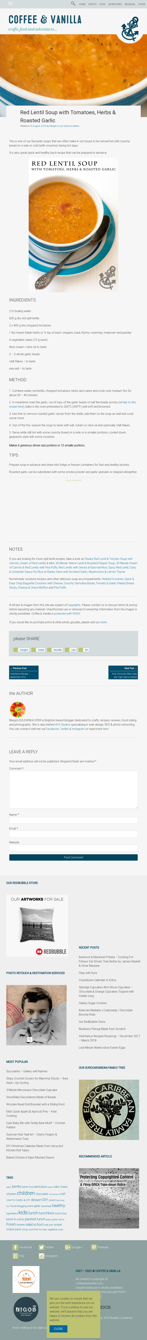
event (52, 1200)
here (105, 729)
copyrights (74, 605)
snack (58, 1224)
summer (33, 1229)
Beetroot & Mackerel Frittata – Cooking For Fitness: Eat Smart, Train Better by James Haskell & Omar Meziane (109, 961)
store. (103, 622)
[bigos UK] (26, 1309)
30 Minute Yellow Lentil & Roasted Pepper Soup (85, 563)
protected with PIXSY (67, 613)
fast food (60, 1200)
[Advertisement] (73, 512)
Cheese (64, 1186)
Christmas (54, 1194)
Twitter (64, 729)
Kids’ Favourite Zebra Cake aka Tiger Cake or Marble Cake (124, 674)
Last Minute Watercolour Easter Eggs (102, 1047)
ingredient (12, 1213)
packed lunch (35, 1219)
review (20, 1224)
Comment (16, 768)
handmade (46, 1206)
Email (13, 828)
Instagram (78, 729)
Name (14, 814)
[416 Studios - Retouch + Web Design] (105, 1307)
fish (8, 1206)
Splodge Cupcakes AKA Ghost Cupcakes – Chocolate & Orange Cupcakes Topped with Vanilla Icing (106, 992)
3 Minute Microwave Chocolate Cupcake (31, 1090)
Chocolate (41, 1194)
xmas (60, 1229)
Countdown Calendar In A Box (97, 980)
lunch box (61, 1213)
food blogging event (21, 1206)
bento (16, 1186)
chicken (11, 1194)
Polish (11, 1224)
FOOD (102, 4)
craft (62, 1194)
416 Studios (62, 724)
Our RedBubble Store (92, 1021)
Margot (52, 126)
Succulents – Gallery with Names (27, 1071)
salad (29, 1224)
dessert (36, 1200)
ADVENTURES (115, 4)
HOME (82, 4)
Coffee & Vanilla (45, 20)
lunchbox (46, 1213)
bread (50, 1187)
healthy (58, 1205)
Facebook (52, 729)
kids (23, 1212)
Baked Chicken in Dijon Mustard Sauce (30, 1157)
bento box (28, 1186)
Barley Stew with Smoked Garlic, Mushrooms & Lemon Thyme (86, 571)
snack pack (13, 1229)
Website (14, 842)
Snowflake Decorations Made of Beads (31, 1097)
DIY (45, 1200)
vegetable (52, 1229)
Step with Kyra (88, 973)
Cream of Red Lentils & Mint (37, 563)
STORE (141, 4)
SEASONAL (130, 4)
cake (56, 1186)
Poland (61, 1219)
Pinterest (102, 1247)
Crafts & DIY (22, 1200)
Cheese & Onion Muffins (33, 587)
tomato (43, 1229)
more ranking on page (32, 1327)
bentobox (40, 1186)
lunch (33, 1213)
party (48, 1219)
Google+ (76, 1247)
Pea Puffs (60, 587)
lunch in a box (15, 1219)
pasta (54, 1219)
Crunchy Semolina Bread (79, 583)
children (26, 1193)
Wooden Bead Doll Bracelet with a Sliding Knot (35, 1104)
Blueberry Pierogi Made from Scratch (102, 1029)
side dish (48, 1224)
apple (8, 1187)
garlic (37, 1206)
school (38, 1225)
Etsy (21, 1256)
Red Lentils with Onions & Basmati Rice (83, 567)
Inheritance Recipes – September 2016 (20, 672)
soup (25, 1229)
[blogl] (26, 1279)
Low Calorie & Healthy (69, 126)
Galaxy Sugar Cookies (93, 1003)
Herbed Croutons (112, 579)
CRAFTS (92, 4)
